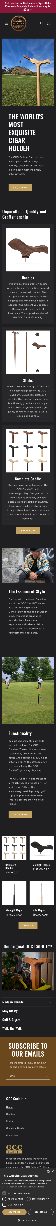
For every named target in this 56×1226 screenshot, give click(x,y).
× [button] (52, 1171)
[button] (6, 23)
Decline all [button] (41, 1212)
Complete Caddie (10, 866)
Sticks (9, 1121)
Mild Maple (38, 910)
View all (28, 925)
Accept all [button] (14, 1212)
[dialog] (28, 1197)
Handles (10, 1114)
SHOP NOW (20, 187)
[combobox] (48, 1171)
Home (9, 1107)
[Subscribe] (46, 1076)
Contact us (12, 1135)
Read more (39, 1186)
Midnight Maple (41, 864)
